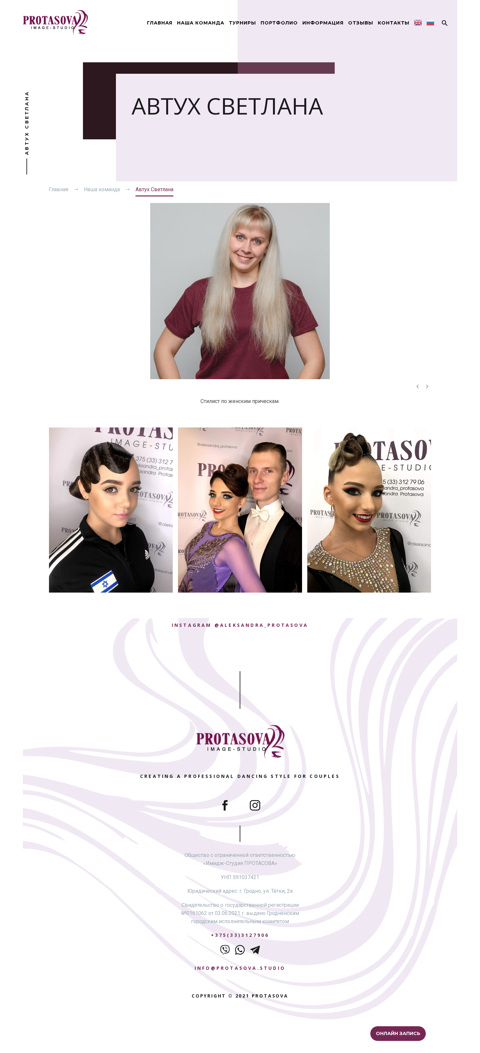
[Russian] (430, 22)
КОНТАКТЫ (393, 23)
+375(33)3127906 (240, 935)
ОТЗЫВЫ (360, 23)
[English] (418, 22)
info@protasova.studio (240, 968)
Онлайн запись (398, 1033)
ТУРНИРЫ (242, 23)
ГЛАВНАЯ (159, 23)
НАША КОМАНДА (200, 23)
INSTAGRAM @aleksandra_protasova (240, 625)
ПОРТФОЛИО (279, 23)
